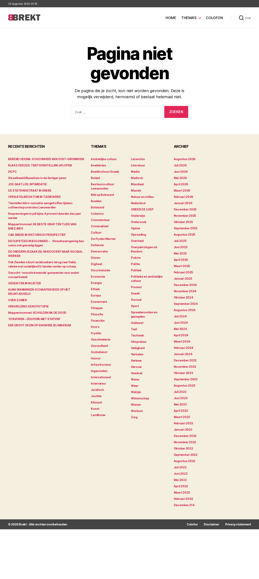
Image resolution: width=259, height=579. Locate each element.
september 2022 (185, 454)
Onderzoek (138, 222)
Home (171, 18)
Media (135, 171)
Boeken (96, 201)
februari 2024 (183, 347)
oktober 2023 (183, 373)
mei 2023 (180, 404)
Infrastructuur (101, 364)
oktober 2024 (183, 297)
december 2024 (185, 285)
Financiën (98, 320)
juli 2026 (180, 165)
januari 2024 (183, 354)
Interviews (98, 383)
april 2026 (181, 184)
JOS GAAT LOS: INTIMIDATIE (27, 184)
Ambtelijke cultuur (104, 159)
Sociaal (136, 299)
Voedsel (136, 373)
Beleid (95, 178)
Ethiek (95, 289)
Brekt (23, 524)
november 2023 (185, 366)
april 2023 (181, 410)
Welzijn (136, 392)
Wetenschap (140, 398)
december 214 (184, 505)
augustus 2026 (185, 159)
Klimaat (96, 402)
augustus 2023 (184, 385)
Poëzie (135, 257)
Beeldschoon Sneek (105, 171)
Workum (137, 411)
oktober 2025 (183, 222)
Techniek (137, 335)
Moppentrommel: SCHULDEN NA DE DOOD (37, 312)
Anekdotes (98, 165)
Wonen (136, 404)
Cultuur (96, 232)
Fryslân (96, 333)
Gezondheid (99, 345)
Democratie (99, 251)
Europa (96, 295)
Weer (134, 385)
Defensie (97, 245)
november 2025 (185, 215)
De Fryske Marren (103, 238)
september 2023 (185, 379)
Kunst (95, 408)
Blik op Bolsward (102, 194)
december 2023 (185, 360)
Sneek (135, 293)
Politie (135, 264)
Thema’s (189, 18)
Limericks (138, 159)
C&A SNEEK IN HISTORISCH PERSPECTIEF (37, 234)
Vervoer (136, 367)
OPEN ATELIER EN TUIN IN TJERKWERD (34, 196)
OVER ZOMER (17, 300)
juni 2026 (181, 171)
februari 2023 (183, 423)
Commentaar (100, 220)
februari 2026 (183, 196)
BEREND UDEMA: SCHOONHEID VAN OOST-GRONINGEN (46, 159)
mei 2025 (180, 253)
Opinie (135, 228)
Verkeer (136, 360)
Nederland (138, 203)
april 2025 (181, 259)
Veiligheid (137, 348)
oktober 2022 (183, 448)
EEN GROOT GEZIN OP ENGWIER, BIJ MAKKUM (39, 325)
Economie (98, 276)
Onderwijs (138, 215)
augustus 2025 (184, 234)
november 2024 (185, 291)
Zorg (134, 417)
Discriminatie (100, 270)
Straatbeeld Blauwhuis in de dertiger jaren (37, 178)
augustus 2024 (185, 310)
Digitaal (96, 264)
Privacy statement (238, 524)
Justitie (96, 396)
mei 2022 (180, 480)
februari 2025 (183, 272)
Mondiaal (137, 184)
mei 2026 (180, 178)
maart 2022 (182, 492)
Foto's (95, 327)
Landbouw (98, 415)
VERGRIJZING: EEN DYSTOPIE (28, 306)
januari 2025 (183, 278)
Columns (97, 213)
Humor (96, 358)
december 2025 (185, 209)
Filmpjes (97, 308)
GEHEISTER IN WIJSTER (24, 283)
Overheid (137, 241)
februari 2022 (183, 498)
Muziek (136, 190)
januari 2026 (183, 203)
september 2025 (185, 228)
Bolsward (97, 207)
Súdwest (137, 323)
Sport (135, 306)
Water (135, 379)
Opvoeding (138, 234)
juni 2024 (181, 322)
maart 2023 (182, 417)
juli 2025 (180, 241)
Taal (134, 329)
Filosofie (97, 314)
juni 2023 (181, 398)
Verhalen (137, 354)
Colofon (214, 18)
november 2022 (185, 442)
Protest (136, 287)
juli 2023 (180, 392)
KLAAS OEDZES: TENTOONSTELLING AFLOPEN (40, 165)
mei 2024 (180, 329)
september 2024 (186, 303)
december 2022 (185, 436)
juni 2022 (181, 473)
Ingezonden (99, 371)
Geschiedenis (100, 339)
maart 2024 (182, 341)
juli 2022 (180, 467)
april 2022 (181, 486)
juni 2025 (181, 247)
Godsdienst (99, 352)
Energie (96, 283)
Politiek (136, 270)
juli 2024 (180, 316)
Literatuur (138, 165)
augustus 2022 (184, 461)
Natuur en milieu (142, 196)
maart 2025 (182, 266)
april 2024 (181, 335)
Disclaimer (211, 524)
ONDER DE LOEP (142, 209)
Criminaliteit (99, 226)
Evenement (99, 301)
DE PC (12, 171)
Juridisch (97, 389)
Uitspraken (138, 341)
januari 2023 (183, 429)
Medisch (137, 178)
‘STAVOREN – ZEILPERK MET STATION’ (34, 319)
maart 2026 (182, 190)
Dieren (95, 257)
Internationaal (101, 377)
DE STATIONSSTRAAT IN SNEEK (29, 190)
